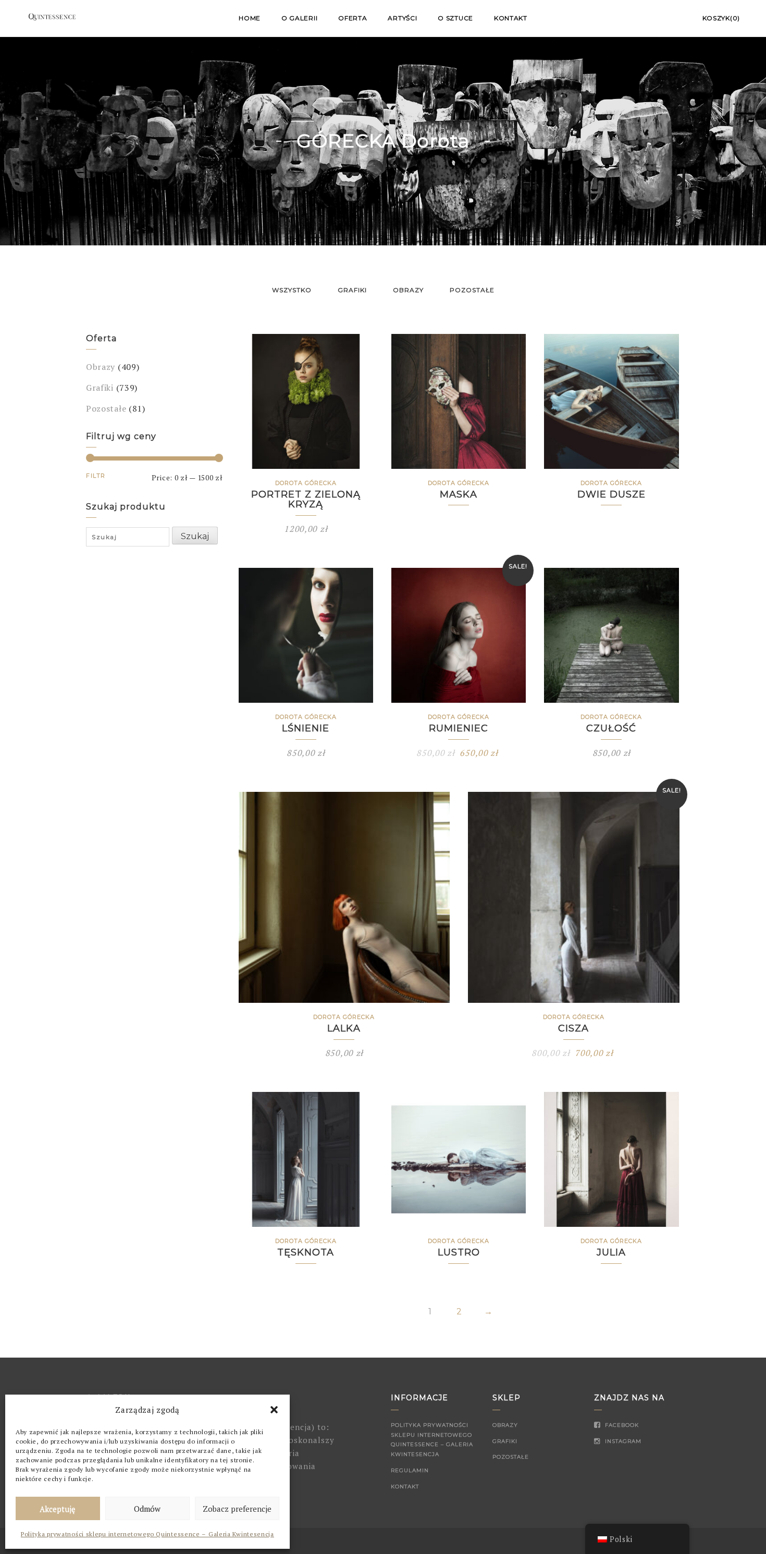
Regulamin (410, 1470)
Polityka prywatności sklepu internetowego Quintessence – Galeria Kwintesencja (147, 1534)
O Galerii (299, 18)
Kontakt (510, 18)
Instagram (622, 1441)
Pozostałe (472, 290)
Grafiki (352, 290)
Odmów (147, 1508)
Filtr (96, 475)
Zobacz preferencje (237, 1508)
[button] (274, 1409)
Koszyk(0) (721, 18)
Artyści (402, 18)
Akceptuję (58, 1508)
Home (250, 18)
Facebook (621, 1425)
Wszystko (292, 290)
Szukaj (195, 536)
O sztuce (455, 18)
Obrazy (408, 290)
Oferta (352, 18)
